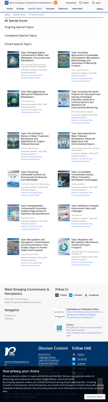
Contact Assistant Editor (30, 78)
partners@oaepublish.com (17, 363)
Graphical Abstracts (48, 363)
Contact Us (10, 315)
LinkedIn (78, 295)
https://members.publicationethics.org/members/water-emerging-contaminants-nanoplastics (84, 314)
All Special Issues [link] (36, 14)
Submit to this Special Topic (31, 75)
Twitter (63, 295)
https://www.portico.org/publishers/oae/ (84, 334)
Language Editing (46, 357)
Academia (94, 295)
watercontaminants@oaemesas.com (23, 302)
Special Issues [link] (19, 14)
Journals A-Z (44, 354)
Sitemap (9, 318)
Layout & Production (48, 360)
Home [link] (7, 14)
